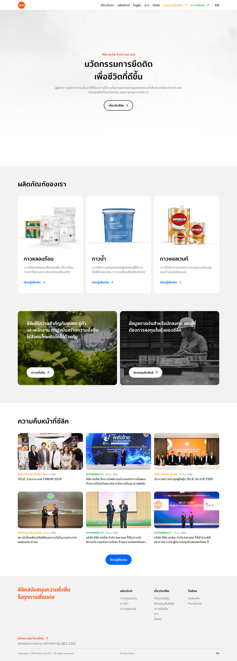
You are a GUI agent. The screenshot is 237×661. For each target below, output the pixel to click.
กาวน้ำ (124, 603)
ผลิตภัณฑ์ (124, 5)
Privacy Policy (127, 653)
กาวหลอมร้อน (128, 598)
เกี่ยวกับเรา (107, 5)
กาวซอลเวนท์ (128, 608)
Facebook (195, 603)
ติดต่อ (156, 5)
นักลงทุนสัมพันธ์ (173, 5)
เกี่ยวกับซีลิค (116, 105)
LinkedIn (194, 598)
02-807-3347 (66, 643)
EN (217, 5)
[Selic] (21, 5)
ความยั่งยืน (198, 5)
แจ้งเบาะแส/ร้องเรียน (31, 638)
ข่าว (146, 5)
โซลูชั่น (137, 5)
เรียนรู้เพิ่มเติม (32, 282)
